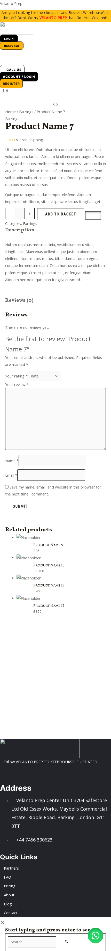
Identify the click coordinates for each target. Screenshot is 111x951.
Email (11, 475)
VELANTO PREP (53, 17)
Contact (11, 912)
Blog (8, 903)
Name (12, 460)
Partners (11, 868)
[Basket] (5, 52)
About (9, 894)
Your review (16, 384)
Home (10, 111)
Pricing (9, 885)
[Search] (66, 941)
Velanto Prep (11, 3)
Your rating (16, 375)
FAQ (7, 877)
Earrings (26, 111)
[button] (4, 61)
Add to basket (60, 214)
